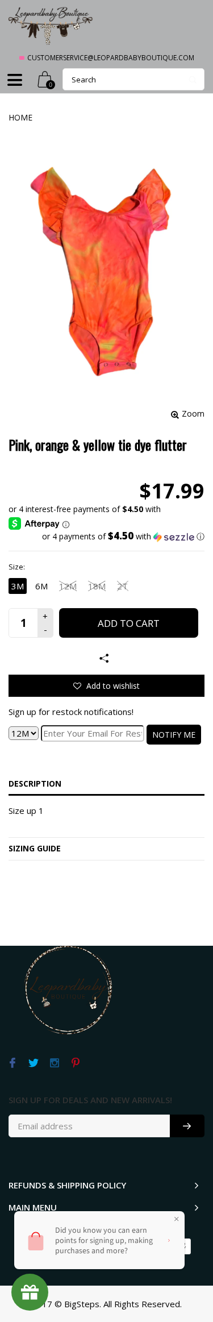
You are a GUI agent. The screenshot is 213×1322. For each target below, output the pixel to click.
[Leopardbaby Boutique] (51, 25)
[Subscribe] (187, 1126)
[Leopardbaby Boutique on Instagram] (54, 1063)
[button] (106, 536)
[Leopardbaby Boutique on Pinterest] (75, 1063)
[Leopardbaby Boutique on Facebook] (12, 1063)
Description (35, 783)
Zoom (193, 413)
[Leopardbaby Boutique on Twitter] (33, 1063)
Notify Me (173, 734)
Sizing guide (35, 848)
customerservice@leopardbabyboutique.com (110, 58)
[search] (133, 79)
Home (20, 117)
